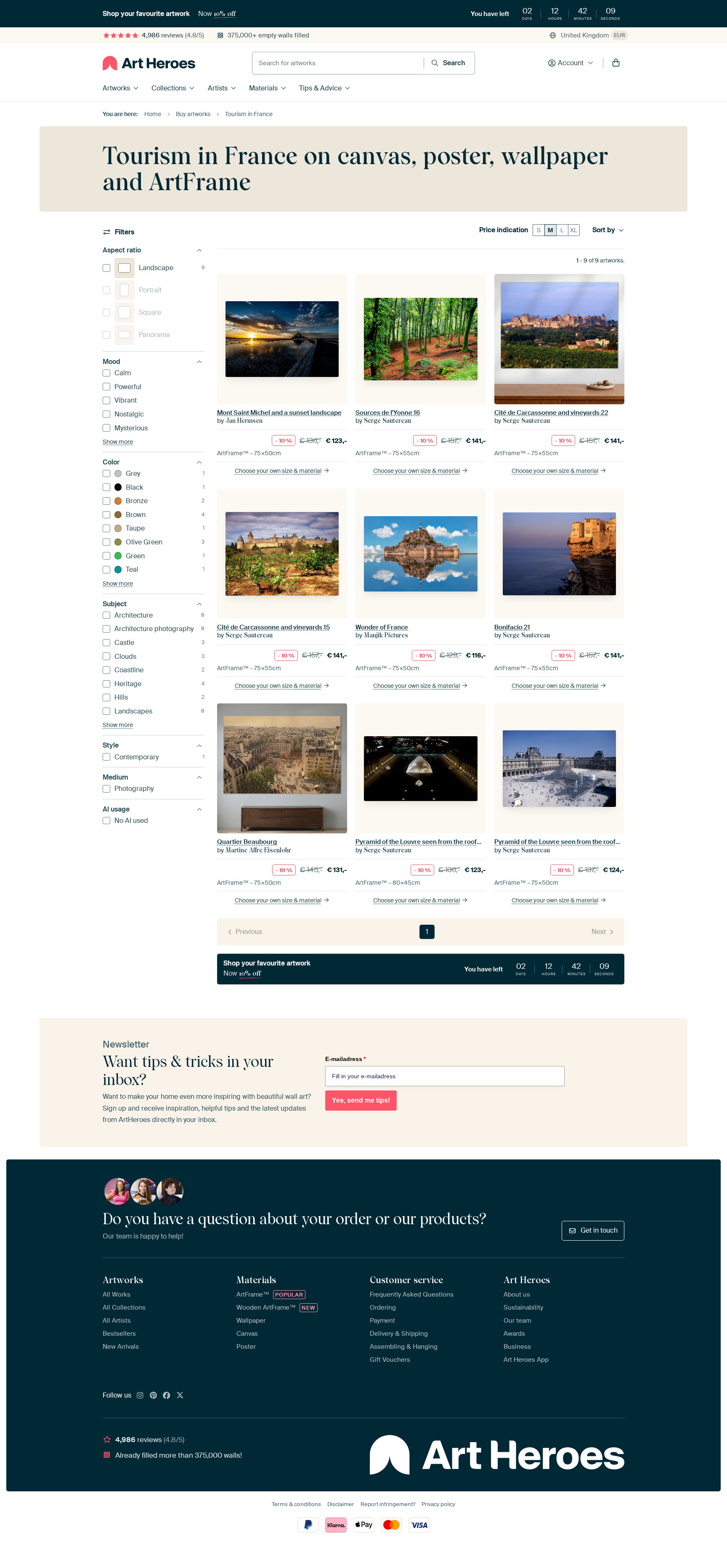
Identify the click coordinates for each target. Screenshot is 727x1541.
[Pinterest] (153, 1396)
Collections (168, 88)
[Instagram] (140, 1396)
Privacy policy (438, 1504)
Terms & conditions (296, 1504)
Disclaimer (340, 1504)
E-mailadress (345, 1059)
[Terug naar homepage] (149, 63)
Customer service (406, 1280)
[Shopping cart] (616, 63)
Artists (218, 88)
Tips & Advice (320, 88)
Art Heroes (527, 1280)
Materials (263, 88)
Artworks (116, 88)
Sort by (603, 230)
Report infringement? (388, 1504)
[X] (180, 1396)
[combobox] (338, 63)
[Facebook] (166, 1396)
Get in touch (599, 1230)
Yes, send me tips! (361, 1100)
